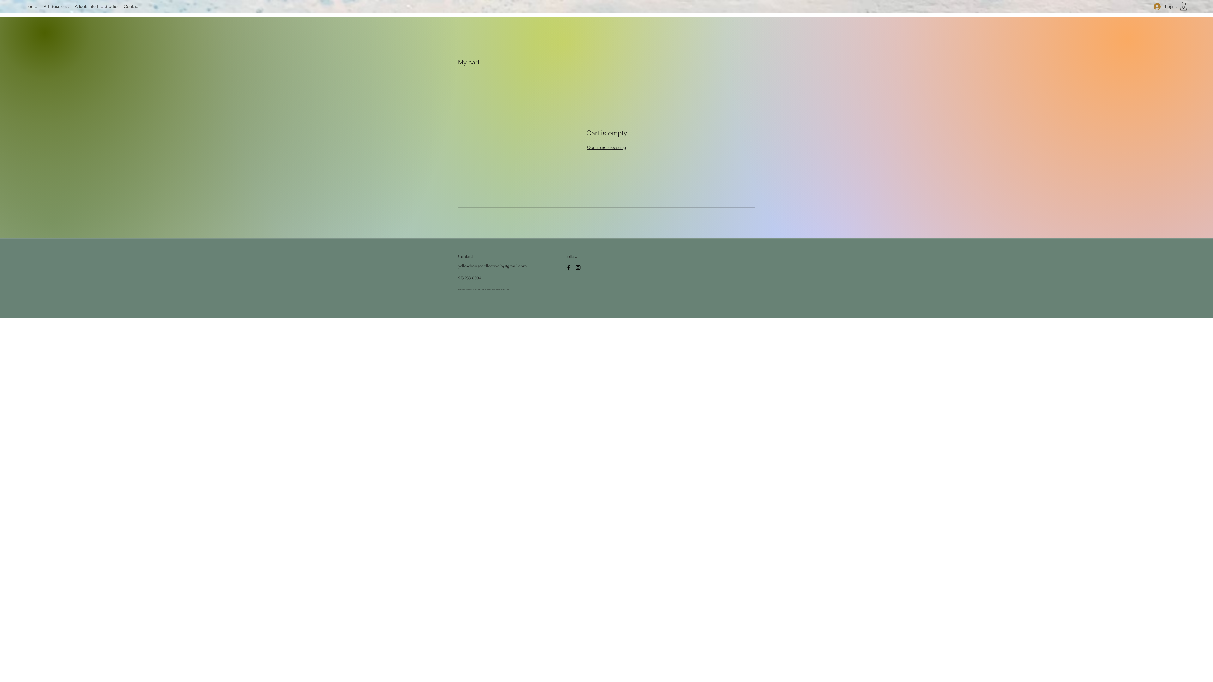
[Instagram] (578, 267)
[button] (1183, 6)
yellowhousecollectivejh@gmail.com (492, 266)
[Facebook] (568, 267)
